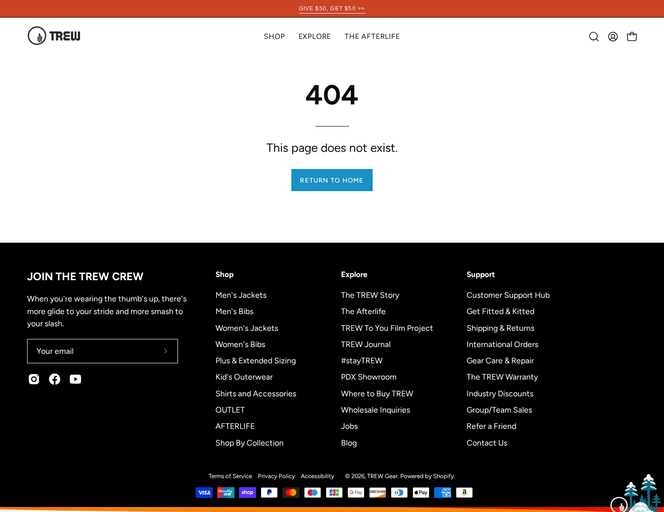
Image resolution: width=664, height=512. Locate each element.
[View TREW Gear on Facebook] (54, 379)
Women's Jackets (246, 327)
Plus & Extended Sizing (255, 360)
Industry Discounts (500, 393)
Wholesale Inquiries (375, 409)
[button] (315, 36)
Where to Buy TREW (377, 393)
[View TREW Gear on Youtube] (75, 379)
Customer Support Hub (508, 295)
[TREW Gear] (54, 36)
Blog (349, 442)
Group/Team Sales (499, 409)
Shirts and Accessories (255, 393)
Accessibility (317, 475)
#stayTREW (362, 360)
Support (481, 274)
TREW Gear (382, 475)
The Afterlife (363, 311)
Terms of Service (230, 475)
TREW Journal (366, 343)
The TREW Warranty (502, 376)
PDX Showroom (369, 376)
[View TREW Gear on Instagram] (34, 379)
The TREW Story (370, 295)
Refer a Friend (491, 426)
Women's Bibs (240, 343)
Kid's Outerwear (244, 376)
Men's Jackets (241, 295)
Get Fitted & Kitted (500, 311)
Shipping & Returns (500, 327)
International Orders (502, 343)
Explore (354, 274)
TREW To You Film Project (387, 327)
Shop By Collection (249, 442)
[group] (332, 8)
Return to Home (332, 180)
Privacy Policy (276, 475)
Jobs (349, 426)
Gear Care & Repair (500, 360)
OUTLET (230, 409)
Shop (224, 274)
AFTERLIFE (235, 426)
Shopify (443, 475)
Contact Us (487, 442)
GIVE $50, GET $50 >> (332, 8)
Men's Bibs (234, 311)
